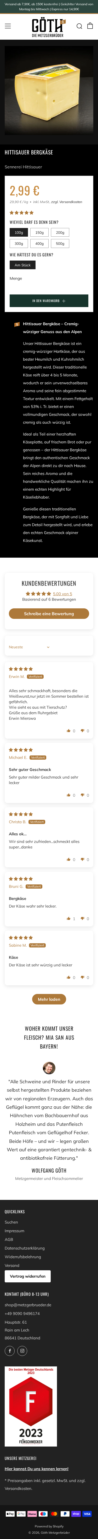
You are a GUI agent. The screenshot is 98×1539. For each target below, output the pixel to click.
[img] (21, 668)
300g (19, 243)
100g (19, 232)
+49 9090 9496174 (22, 1313)
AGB (9, 1239)
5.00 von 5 (62, 593)
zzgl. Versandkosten (66, 202)
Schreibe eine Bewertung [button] (49, 613)
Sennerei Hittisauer (23, 166)
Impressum (14, 1230)
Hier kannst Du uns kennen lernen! (36, 1468)
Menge (16, 278)
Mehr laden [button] (49, 999)
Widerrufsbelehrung (23, 1256)
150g (39, 232)
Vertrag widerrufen (27, 1276)
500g (60, 243)
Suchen (11, 1222)
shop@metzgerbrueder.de (28, 1304)
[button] (21, 212)
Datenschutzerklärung (25, 1248)
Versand (12, 1265)
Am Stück (23, 265)
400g (39, 243)
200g (60, 232)
